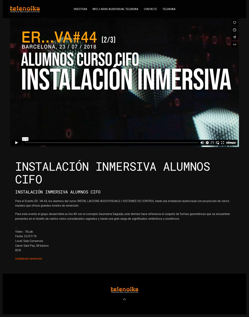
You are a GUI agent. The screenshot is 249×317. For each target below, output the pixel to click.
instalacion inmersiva (28, 258)
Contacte (150, 9)
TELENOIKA (169, 9)
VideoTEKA (80, 9)
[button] (124, 299)
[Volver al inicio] (25, 9)
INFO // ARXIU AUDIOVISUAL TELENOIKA (115, 9)
